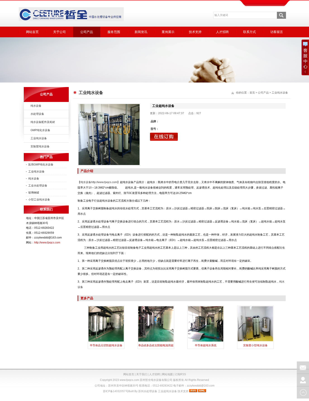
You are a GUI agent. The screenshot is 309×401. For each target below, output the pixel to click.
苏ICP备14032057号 (115, 391)
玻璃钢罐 (33, 192)
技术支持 (195, 32)
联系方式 (249, 32)
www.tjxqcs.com (129, 380)
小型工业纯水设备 (39, 199)
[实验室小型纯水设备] (255, 341)
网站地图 (167, 374)
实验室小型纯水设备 (255, 345)
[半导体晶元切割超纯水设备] (106, 341)
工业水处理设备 (37, 185)
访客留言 (276, 32)
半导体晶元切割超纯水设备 (106, 345)
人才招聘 (222, 32)
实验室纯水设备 (40, 146)
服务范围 (113, 32)
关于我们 (141, 374)
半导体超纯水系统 (205, 345)
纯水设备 (36, 105)
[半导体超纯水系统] (206, 341)
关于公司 (59, 32)
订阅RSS (180, 374)
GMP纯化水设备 (40, 130)
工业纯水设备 (39, 138)
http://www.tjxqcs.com (47, 242)
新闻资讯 (141, 32)
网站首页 (32, 32)
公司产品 (86, 32)
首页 (252, 92)
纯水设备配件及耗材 (43, 122)
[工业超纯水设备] (109, 134)
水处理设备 (37, 114)
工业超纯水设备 (167, 391)
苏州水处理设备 (147, 391)
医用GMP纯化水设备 (40, 164)
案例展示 (168, 32)
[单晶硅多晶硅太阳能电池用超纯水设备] (156, 341)
